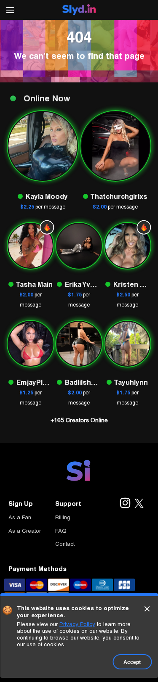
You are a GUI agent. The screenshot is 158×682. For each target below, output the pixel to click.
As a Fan (19, 517)
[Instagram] (124, 503)
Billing (62, 517)
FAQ (61, 531)
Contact (65, 544)
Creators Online (79, 420)
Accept (132, 662)
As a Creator (24, 531)
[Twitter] (139, 503)
